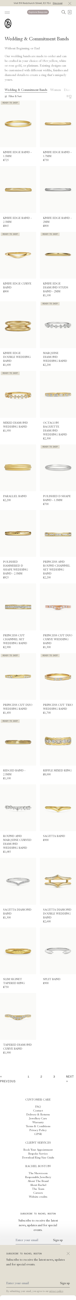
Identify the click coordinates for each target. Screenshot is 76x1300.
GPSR (38, 1134)
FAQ (38, 1106)
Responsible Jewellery (38, 1177)
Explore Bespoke (38, 12)
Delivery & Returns (38, 1114)
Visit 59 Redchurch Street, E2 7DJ (38, 3)
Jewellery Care (38, 1118)
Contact (38, 1110)
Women (55, 90)
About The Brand (38, 1181)
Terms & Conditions (38, 1126)
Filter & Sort (15, 96)
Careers (38, 1193)
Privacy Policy (38, 1130)
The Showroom (38, 1173)
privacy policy (56, 1291)
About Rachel (38, 1185)
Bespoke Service (38, 1153)
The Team (38, 1189)
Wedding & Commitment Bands (26, 90)
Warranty (38, 1122)
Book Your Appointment (38, 1149)
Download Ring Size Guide (38, 1157)
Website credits (38, 1196)
